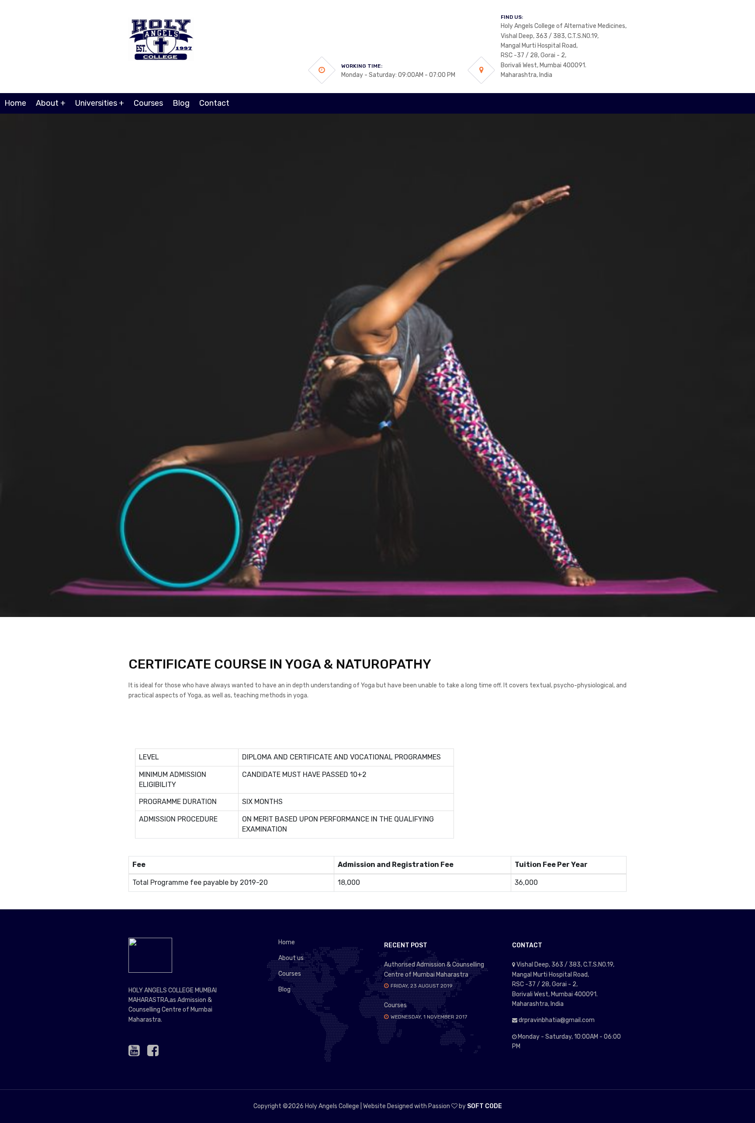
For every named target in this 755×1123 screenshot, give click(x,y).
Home (15, 103)
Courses (148, 103)
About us (291, 958)
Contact (214, 103)
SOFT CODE (484, 1106)
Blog (181, 103)
